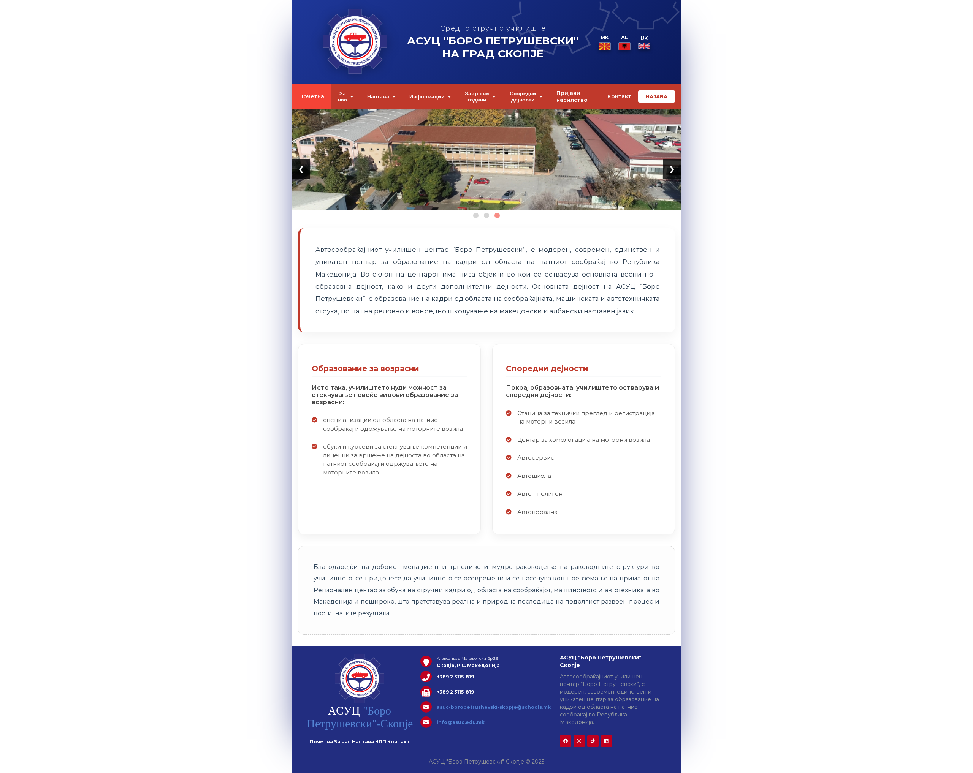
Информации (427, 96)
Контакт (619, 96)
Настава (378, 96)
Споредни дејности (523, 96)
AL (624, 37)
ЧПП (380, 742)
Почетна (311, 96)
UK (644, 38)
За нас (342, 96)
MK (605, 37)
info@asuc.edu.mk (461, 722)
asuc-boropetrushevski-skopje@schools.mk (494, 707)
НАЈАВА (656, 96)
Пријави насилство (572, 96)
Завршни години (477, 96)
